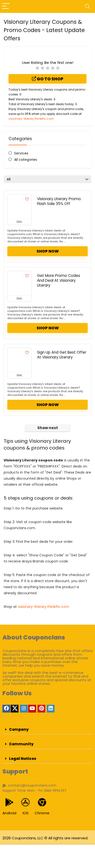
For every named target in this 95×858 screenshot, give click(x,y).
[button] (47, 729)
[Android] (9, 802)
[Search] (87, 6)
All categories (25, 159)
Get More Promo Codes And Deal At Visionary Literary (58, 280)
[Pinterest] (41, 709)
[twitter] (15, 709)
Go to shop (49, 79)
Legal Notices (22, 758)
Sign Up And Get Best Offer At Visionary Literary (61, 355)
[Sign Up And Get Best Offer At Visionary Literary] (19, 360)
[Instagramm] (24, 709)
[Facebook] (6, 709)
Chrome (42, 813)
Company (19, 729)
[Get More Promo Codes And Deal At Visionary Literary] (19, 283)
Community (21, 744)
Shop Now (48, 251)
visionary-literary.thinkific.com (31, 119)
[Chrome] (42, 802)
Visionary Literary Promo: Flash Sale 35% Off (59, 201)
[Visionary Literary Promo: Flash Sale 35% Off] (19, 206)
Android (9, 813)
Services (21, 153)
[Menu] (6, 6)
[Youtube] (32, 709)
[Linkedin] (51, 709)
